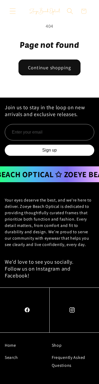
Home (10, 345)
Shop (57, 345)
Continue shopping (49, 68)
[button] (13, 11)
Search (11, 357)
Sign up (49, 150)
